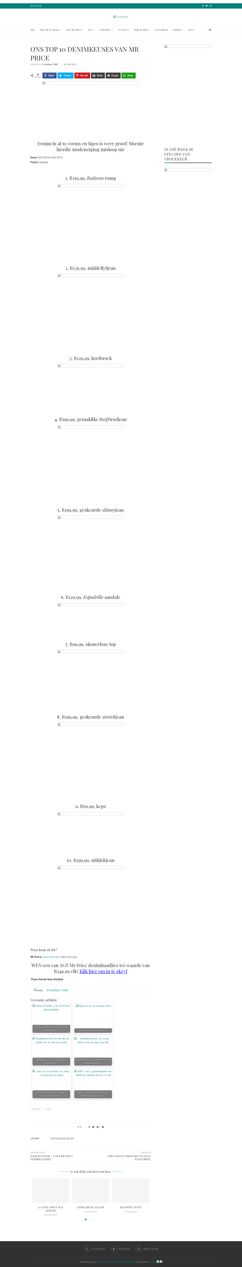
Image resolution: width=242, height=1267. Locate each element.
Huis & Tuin (141, 29)
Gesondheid (161, 29)
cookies (153, 1262)
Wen (190, 29)
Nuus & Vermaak (49, 29)
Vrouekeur (102, 1262)
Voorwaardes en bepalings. (121, 1262)
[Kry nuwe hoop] (130, 1190)
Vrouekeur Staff (50, 64)
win (48, 1109)
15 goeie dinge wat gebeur (51, 1209)
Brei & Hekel (73, 29)
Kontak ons (35, 6)
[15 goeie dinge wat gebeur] (50, 1190)
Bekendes (105, 29)
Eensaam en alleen (90, 1207)
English (177, 29)
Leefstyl (122, 29)
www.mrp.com (51, 957)
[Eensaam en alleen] (90, 1190)
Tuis (32, 29)
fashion (36, 1109)
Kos (90, 29)
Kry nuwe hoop (130, 1207)
